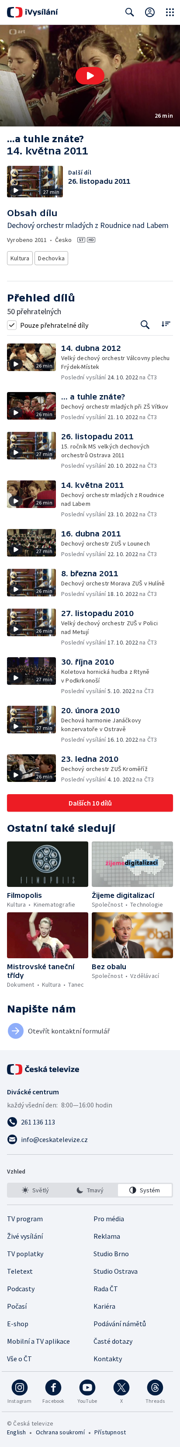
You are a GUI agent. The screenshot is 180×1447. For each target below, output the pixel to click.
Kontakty (107, 1358)
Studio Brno (111, 1253)
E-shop (17, 1323)
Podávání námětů (119, 1323)
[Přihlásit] (150, 12)
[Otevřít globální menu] (170, 12)
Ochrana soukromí (60, 1432)
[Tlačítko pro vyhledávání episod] (145, 325)
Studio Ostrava (115, 1271)
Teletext (20, 1271)
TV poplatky (25, 1253)
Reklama (106, 1236)
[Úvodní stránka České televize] (43, 1069)
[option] (35, 1190)
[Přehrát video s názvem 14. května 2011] (90, 75)
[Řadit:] (166, 324)
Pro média (108, 1218)
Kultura (19, 258)
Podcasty (21, 1288)
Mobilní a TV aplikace (38, 1341)
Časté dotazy (112, 1341)
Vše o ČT (19, 1358)
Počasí (17, 1306)
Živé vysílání (25, 1236)
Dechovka (51, 258)
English (16, 1432)
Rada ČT (105, 1288)
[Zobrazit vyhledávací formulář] (130, 12)
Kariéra (104, 1306)
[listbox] (90, 1190)
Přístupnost (110, 1432)
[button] (90, 75)
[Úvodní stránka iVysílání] (32, 12)
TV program (25, 1218)
